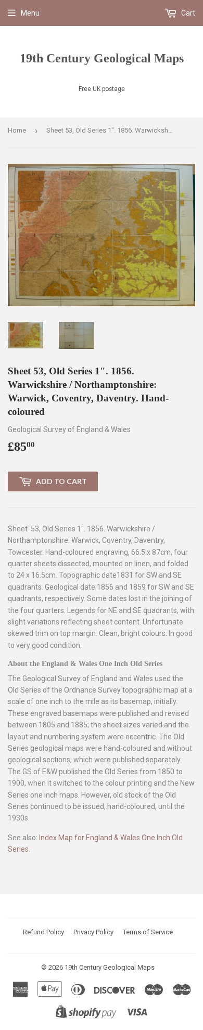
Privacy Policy (93, 932)
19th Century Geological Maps (102, 58)
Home (17, 130)
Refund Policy (43, 932)
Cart (187, 13)
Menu (30, 13)
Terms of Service (148, 932)
